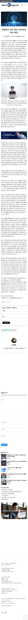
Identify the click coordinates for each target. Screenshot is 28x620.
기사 (14, 26)
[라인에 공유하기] (7, 330)
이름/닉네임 (4, 422)
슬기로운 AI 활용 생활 (8, 493)
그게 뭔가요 (5, 495)
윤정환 (8, 458)
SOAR (3, 301)
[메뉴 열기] (25, 5)
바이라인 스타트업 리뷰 (8, 497)
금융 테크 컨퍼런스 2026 (6, 1)
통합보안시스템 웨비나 (17, 64)
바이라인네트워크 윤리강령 (7, 568)
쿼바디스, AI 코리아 (7, 489)
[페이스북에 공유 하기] (2, 330)
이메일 (3, 429)
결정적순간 (5, 499)
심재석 (8, 464)
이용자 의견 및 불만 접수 (7, 605)
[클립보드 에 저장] (15, 330)
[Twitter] (5, 612)
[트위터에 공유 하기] (4, 330)
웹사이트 (3, 435)
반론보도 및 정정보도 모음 (7, 571)
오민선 (8, 483)
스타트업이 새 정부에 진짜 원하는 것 (12, 491)
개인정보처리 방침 (6, 569)
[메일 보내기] (13, 330)
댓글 (2, 399)
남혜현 (7, 36)
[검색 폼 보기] (22, 5)
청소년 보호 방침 (17, 582)
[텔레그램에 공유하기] (11, 330)
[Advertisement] (14, 374)
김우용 (8, 469)
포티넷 (8, 301)
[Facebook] (3, 612)
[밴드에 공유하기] (9, 330)
